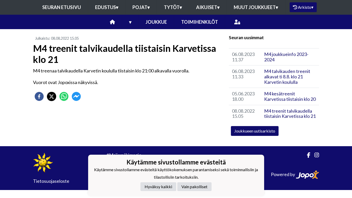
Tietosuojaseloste (51, 181)
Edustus (106, 7)
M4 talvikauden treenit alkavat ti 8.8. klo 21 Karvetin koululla (287, 76)
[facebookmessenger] (76, 96)
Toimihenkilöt (199, 22)
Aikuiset (208, 7)
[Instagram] (314, 155)
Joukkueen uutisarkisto (254, 130)
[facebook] (39, 96)
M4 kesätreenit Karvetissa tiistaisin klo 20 (290, 96)
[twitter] (51, 96)
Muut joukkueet (256, 7)
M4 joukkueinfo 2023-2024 (286, 56)
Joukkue (156, 22)
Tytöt (173, 7)
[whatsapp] (64, 96)
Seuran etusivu (61, 7)
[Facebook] (306, 155)
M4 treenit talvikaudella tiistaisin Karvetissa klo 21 (290, 113)
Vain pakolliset (194, 186)
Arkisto (305, 7)
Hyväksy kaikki (158, 186)
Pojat (141, 7)
